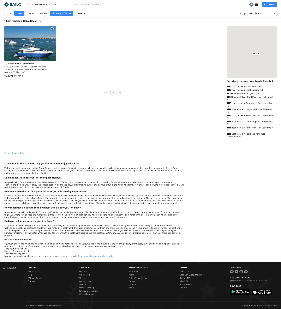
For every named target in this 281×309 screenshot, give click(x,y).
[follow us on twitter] (232, 271)
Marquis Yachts (63, 13)
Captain (31, 13)
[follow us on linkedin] (246, 271)
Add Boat (269, 4)
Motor (19, 13)
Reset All (82, 13)
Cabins (43, 13)
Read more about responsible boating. (96, 256)
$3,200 (256, 54)
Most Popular (255, 13)
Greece (132, 284)
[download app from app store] (262, 292)
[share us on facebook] (236, 271)
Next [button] (121, 92)
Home (7, 153)
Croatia (132, 281)
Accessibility (273, 305)
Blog (30, 275)
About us (32, 271)
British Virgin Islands (138, 278)
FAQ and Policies (35, 278)
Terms (253, 305)
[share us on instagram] (241, 271)
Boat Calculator (85, 281)
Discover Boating (86, 287)
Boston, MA (185, 278)
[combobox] (53, 4)
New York (133, 271)
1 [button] (113, 92)
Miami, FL (184, 281)
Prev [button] (106, 92)
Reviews (82, 284)
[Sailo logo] (14, 267)
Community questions (88, 291)
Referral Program (86, 294)
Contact (31, 281)
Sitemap (262, 305)
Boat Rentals (84, 275)
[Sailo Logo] (12, 4)
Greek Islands (186, 284)
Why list (82, 278)
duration (85, 4)
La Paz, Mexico (186, 271)
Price (8, 13)
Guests (95, 4)
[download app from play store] (240, 292)
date (76, 4)
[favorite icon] (52, 29)
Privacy (245, 305)
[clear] (70, 4)
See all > (133, 287)
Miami (131, 275)
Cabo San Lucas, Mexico (191, 275)
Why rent (82, 271)
